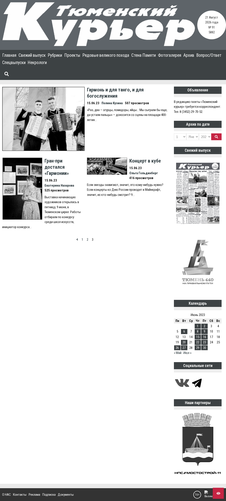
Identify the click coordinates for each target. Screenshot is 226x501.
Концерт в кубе (145, 161)
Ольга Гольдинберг (143, 173)
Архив (188, 55)
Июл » (187, 353)
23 (204, 342)
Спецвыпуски (14, 62)
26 (177, 348)
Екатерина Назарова (59, 185)
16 (204, 337)
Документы (66, 495)
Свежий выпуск (32, 55)
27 (184, 348)
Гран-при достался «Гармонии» (57, 167)
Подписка (49, 495)
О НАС (6, 495)
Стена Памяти (143, 55)
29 (197, 348)
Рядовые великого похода (106, 55)
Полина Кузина (112, 103)
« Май (177, 353)
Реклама (34, 495)
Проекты (72, 55)
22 (197, 342)
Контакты (19, 495)
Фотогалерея (169, 55)
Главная (9, 55)
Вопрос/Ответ (208, 55)
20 (184, 342)
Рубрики (55, 55)
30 (204, 348)
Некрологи (37, 62)
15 (197, 337)
